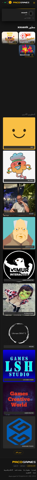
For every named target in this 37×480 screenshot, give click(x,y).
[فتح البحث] (10, 2)
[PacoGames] (24, 462)
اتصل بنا (34, 470)
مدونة (34, 472)
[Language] (4, 2)
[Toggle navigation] (34, 3)
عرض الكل (18, 452)
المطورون (28, 472)
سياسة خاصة (18, 470)
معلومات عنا (26, 470)
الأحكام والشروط (8, 470)
